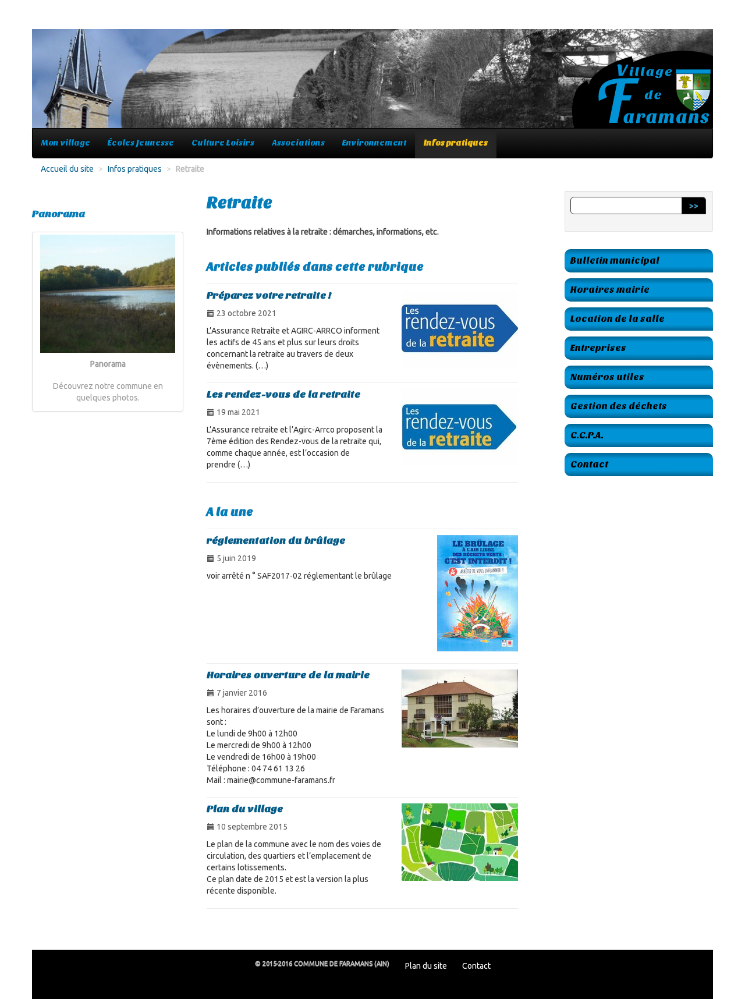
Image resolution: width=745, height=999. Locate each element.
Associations (298, 143)
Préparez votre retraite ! (269, 295)
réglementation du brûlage (276, 540)
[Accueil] (372, 84)
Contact (589, 464)
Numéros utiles (607, 376)
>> (693, 205)
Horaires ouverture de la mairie (288, 675)
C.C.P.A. (587, 435)
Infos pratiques (456, 143)
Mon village (65, 143)
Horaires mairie (610, 289)
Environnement (374, 143)
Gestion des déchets (618, 406)
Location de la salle (617, 318)
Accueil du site (67, 168)
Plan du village (245, 809)
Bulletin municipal (614, 260)
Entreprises (598, 347)
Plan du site (426, 965)
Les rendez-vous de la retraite (283, 394)
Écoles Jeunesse (141, 143)
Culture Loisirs (222, 143)
